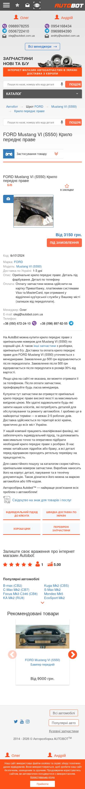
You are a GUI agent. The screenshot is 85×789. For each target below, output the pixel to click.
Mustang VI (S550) (29, 266)
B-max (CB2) (12, 586)
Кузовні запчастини (64, 731)
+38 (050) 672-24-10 (17, 323)
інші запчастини (45, 345)
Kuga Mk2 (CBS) (56, 586)
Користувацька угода (42, 777)
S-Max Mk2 (52, 590)
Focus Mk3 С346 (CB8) (20, 594)
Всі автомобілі (64, 713)
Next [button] (72, 655)
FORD (18, 262)
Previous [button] (12, 655)
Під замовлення (64, 242)
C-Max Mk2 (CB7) (16, 590)
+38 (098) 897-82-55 (53, 323)
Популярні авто (64, 722)
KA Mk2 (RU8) (13, 598)
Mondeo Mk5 (53, 594)
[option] (33, 211)
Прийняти (42, 784)
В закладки (67, 189)
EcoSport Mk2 (54, 598)
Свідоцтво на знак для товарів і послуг (42, 500)
